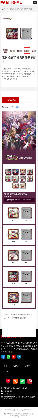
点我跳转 (15, 107)
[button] (35, 2)
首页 (3, 9)
